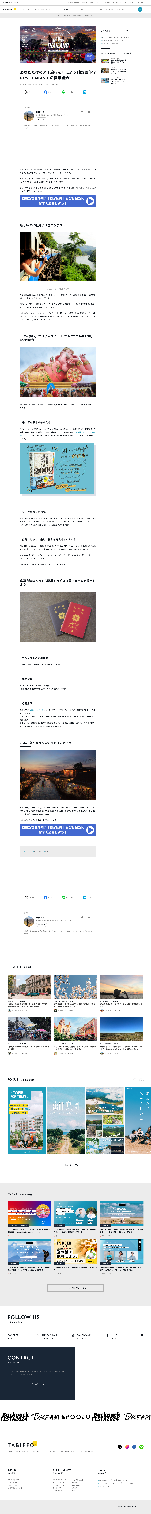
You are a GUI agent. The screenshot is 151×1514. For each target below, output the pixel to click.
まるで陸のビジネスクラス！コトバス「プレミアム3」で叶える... (119, 81)
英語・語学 (76, 1485)
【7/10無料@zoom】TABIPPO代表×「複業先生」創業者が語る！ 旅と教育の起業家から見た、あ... (75, 1231)
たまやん (24, 1010)
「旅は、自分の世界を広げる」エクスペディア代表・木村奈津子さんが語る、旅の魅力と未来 (28, 1005)
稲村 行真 (40, 112)
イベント (49, 9)
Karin (116, 1053)
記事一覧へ (41, 119)
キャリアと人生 (78, 1480)
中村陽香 (24, 1053)
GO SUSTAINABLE (59, 1480)
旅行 (35, 851)
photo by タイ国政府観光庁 (58, 289)
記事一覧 (37, 9)
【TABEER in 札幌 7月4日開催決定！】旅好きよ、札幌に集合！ (75, 1268)
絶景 (46, 851)
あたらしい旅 (118, 40)
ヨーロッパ (105, 44)
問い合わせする (38, 1384)
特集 (42, 9)
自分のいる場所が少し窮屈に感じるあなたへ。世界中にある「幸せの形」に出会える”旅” (75, 1048)
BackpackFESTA (59, 1485)
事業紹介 (92, 2)
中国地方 (113, 68)
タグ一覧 (128, 31)
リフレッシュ (91, 9)
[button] (141, 1080)
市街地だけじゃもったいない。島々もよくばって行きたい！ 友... (118, 71)
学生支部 (107, 2)
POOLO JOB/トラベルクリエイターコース (115, 37)
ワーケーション (116, 44)
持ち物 (74, 1482)
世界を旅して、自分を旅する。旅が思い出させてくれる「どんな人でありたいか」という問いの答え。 (121, 1048)
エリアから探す (115, 58)
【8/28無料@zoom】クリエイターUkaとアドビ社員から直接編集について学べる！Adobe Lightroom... (29, 1231)
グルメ (81, 9)
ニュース (28, 851)
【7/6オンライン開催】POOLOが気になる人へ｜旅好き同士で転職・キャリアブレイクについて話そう (29, 1268)
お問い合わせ (129, 2)
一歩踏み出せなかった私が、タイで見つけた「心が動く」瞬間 (28, 1048)
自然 (100, 9)
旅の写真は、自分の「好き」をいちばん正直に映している (121, 1005)
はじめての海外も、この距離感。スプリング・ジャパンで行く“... (119, 62)
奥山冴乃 (117, 1010)
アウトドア (110, 9)
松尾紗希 (70, 1053)
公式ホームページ (37, 710)
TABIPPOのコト (107, 40)
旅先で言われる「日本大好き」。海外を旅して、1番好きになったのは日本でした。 (75, 1005)
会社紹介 (84, 2)
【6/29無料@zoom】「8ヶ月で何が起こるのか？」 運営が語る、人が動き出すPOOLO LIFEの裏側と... (121, 1268)
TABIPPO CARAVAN (19, 1001)
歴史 (41, 851)
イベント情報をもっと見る (75, 1288)
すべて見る (127, 53)
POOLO (99, 2)
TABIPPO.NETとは (74, 2)
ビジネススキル (58, 1482)
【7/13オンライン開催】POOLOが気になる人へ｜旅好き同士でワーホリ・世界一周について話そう (121, 1231)
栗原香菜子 (71, 1010)
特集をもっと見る (72, 1165)
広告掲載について (117, 2)
